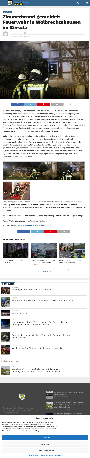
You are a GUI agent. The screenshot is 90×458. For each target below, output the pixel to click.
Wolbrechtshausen (23, 225)
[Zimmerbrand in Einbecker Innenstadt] (15, 257)
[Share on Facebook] (17, 103)
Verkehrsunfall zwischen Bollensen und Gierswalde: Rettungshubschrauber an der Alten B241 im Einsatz (69, 405)
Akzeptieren (45, 437)
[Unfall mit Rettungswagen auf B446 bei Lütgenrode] (72, 257)
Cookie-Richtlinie (33, 455)
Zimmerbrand (39, 225)
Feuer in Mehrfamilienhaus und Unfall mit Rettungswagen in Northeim (43, 262)
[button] (86, 418)
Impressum (58, 455)
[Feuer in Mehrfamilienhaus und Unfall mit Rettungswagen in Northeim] (44, 257)
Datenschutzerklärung (47, 455)
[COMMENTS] (70, 103)
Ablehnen (45, 444)
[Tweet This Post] (30, 103)
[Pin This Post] (43, 103)
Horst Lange (18, 33)
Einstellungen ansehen (45, 450)
